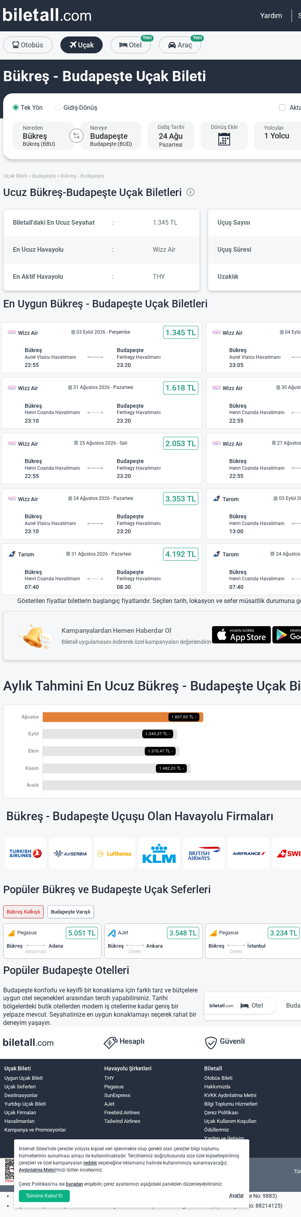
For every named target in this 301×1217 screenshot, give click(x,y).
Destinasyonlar (21, 1095)
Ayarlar (236, 1195)
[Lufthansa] (115, 853)
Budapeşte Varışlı (70, 912)
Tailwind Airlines (122, 1121)
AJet (109, 1104)
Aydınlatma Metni (37, 1170)
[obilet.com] (47, 21)
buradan (74, 1184)
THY (109, 1078)
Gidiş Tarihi (171, 127)
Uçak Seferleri (20, 1087)
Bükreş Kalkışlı (23, 912)
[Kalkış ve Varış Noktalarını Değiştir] (76, 136)
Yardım (271, 15)
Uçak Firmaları (20, 1112)
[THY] (25, 853)
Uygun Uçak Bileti (23, 1078)
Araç (188, 42)
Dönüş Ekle (224, 127)
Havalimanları (19, 1121)
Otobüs (31, 45)
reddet (90, 1163)
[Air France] (248, 853)
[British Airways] (204, 853)
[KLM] (159, 853)
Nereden (33, 128)
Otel (139, 42)
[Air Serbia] (70, 853)
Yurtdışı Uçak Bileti (25, 1104)
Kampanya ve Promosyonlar (35, 1130)
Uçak (85, 45)
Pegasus (114, 1087)
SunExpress (117, 1095)
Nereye (98, 128)
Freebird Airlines (122, 1112)
